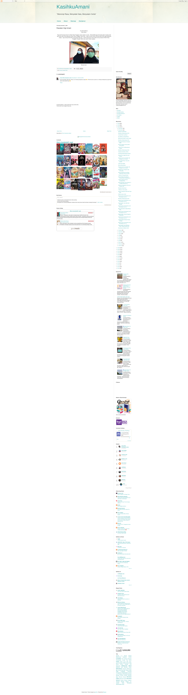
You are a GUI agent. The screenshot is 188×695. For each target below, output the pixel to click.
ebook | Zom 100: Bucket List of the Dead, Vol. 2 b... (124, 217)
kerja (123, 684)
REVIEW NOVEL (120, 112)
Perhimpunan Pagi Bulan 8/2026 (127, 349)
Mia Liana (120, 546)
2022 (118, 249)
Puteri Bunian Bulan (64, 212)
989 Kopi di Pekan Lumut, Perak (124, 138)
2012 (118, 266)
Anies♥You (120, 500)
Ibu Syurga (120, 575)
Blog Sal (119, 523)
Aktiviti (117, 655)
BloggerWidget (128, 487)
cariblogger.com (121, 573)
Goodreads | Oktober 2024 (123, 228)
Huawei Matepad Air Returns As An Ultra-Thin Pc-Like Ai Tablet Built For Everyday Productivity (124, 604)
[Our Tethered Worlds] (67, 189)
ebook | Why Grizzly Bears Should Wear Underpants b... (124, 177)
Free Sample (124, 658)
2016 (118, 259)
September (120, 231)
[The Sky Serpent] (74, 177)
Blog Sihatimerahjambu (122, 496)
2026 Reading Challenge (123, 430)
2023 (118, 247)
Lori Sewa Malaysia (122, 578)
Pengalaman (118, 672)
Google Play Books (126, 660)
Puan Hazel (124, 463)
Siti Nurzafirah (121, 634)
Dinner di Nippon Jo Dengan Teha (124, 494)
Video (123, 683)
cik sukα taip (120, 627)
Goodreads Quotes (107, 204)
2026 (118, 123)
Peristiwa (120, 674)
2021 (118, 251)
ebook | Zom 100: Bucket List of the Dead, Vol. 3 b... (124, 212)
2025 (118, 125)
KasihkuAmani (73, 7)
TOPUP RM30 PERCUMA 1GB (123, 296)
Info (127, 661)
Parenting (129, 671)
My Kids (123, 670)
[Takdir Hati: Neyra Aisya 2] (74, 165)
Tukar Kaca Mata (121, 163)
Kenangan (120, 663)
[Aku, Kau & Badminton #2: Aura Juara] (96, 153)
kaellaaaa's (120, 552)
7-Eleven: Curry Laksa (122, 189)
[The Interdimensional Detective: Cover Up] (89, 177)
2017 (118, 258)
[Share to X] (79, 68)
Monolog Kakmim (121, 508)
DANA (119, 505)
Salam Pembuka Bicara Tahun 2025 (124, 632)
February (120, 243)
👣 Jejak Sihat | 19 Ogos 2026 (127, 327)
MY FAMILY (119, 115)
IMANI (118, 118)
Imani (121, 661)
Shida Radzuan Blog (122, 531)
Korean (127, 663)
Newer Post (59, 131)
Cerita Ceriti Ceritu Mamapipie (124, 516)
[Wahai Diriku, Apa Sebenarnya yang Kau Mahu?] (89, 153)
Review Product (124, 680)
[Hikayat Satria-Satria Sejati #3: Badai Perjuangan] (89, 189)
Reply (61, 82)
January (120, 245)
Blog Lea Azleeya (121, 602)
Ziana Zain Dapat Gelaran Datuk (123, 591)
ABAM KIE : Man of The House (124, 542)
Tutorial (117, 683)
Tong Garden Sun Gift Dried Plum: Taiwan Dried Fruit (123, 226)
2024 (118, 126)
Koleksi (124, 663)
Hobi (117, 661)
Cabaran (125, 657)
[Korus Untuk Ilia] (103, 153)
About (66, 21)
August (119, 233)
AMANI (118, 116)
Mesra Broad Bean (122, 165)
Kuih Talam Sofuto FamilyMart (123, 629)
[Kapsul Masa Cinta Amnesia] (103, 165)
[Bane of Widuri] (103, 177)
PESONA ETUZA (121, 583)
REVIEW (119, 110)
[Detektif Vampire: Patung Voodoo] (81, 190)
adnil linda (124, 475)
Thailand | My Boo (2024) (123, 151)
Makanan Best (126, 666)
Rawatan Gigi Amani (122, 188)
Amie (124, 483)
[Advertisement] (84, 118)
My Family (118, 670)
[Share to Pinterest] (82, 68)
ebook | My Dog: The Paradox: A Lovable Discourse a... (124, 183)
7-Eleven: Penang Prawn (123, 175)
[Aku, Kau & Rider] (96, 188)
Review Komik (123, 678)
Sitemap (73, 21)
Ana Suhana (120, 597)
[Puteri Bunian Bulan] (60, 154)
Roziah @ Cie (124, 458)
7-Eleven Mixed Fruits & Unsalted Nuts (123, 180)
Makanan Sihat (119, 667)
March (119, 242)
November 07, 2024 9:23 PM (77, 77)
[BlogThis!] (78, 68)
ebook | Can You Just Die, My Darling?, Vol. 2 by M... (124, 158)
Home (59, 21)
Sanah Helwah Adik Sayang (122, 625)
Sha (121, 432)
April (119, 240)
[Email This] (77, 68)
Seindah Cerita (121, 593)
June (119, 237)
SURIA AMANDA (121, 590)
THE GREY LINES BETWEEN (123, 561)
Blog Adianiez (120, 631)
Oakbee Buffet (128, 670)
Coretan (118, 658)
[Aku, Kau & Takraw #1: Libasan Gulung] (81, 153)
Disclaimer (82, 21)
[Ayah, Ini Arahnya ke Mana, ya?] (81, 165)
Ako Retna (124, 471)
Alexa (121, 655)
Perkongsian (125, 674)
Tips (130, 681)
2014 (118, 263)
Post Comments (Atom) (66, 133)
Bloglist (130, 655)
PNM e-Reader (120, 671)
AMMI (119, 539)
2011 (118, 268)
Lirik (130, 664)
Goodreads (118, 660)
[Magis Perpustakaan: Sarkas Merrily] (60, 178)
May (119, 238)
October (120, 230)
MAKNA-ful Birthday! (122, 131)
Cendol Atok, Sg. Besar (122, 134)
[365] (74, 152)
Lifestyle (126, 664)
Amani (61, 70)
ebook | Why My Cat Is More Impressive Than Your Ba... (124, 173)
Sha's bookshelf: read (65, 142)
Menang (124, 668)
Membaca (119, 668)
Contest (129, 657)
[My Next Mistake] (74, 189)
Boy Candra (100, 202)
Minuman (129, 668)
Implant (124, 661)
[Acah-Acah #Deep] (67, 153)
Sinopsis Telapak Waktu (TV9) (123, 566)
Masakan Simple (127, 667)
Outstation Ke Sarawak (122, 547)
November (120, 130)
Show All (130, 568)
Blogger (104, 692)
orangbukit (120, 616)
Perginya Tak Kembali (125, 275)
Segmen (129, 680)
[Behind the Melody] (60, 165)
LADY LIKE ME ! (121, 527)
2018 (118, 256)
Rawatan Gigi (64, 70)
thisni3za (123, 479)
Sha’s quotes (60, 197)
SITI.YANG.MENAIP (122, 638)
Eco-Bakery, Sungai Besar (123, 136)
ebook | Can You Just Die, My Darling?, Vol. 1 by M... (124, 167)
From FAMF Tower (121, 620)
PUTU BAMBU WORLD (122, 506)
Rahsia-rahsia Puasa (64, 221)
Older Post (109, 131)
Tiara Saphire (120, 512)
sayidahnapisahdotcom (122, 549)
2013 (118, 264)
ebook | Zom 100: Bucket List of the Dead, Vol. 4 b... (124, 206)
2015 (118, 261)
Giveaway (129, 658)
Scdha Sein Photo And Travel (124, 641)
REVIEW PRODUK (121, 113)
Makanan (118, 665)
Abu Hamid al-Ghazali (64, 222)
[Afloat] (67, 177)
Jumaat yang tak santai (122, 540)
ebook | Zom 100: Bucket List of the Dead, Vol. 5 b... (124, 201)
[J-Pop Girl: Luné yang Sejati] (67, 165)
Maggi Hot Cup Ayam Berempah (126, 338)
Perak (117, 674)
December (120, 128)
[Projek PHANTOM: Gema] (96, 166)
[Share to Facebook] (81, 68)
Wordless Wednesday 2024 (123, 133)
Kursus (121, 664)
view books (129, 440)
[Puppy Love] (96, 178)
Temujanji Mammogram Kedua (124, 153)
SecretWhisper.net (121, 557)
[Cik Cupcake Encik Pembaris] (81, 176)
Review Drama (122, 677)
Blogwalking (118, 657)
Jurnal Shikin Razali (122, 607)
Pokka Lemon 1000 (122, 194)
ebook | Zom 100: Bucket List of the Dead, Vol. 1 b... (124, 223)
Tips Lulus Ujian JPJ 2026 (122, 550)
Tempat (117, 681)
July (119, 235)
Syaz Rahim (124, 450)
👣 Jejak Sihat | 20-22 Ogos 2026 (127, 370)
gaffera (96, 692)
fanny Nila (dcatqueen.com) (66, 77)
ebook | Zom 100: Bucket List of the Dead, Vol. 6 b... (124, 196)
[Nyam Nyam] (103, 185)
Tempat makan (125, 681)
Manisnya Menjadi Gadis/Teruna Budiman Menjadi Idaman (126, 286)
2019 (118, 254)
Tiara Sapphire (121, 565)
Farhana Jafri (124, 454)
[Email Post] (74, 68)
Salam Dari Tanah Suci (122, 639)
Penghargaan (125, 672)
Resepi (129, 674)
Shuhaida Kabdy (121, 624)
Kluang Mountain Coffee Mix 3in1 (126, 360)
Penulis (129, 672)
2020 (118, 252)
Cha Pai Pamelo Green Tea (126, 305)
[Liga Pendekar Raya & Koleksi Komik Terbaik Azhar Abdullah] (60, 188)
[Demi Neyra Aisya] (89, 165)
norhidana (124, 467)
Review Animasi (123, 675)
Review (117, 675)
